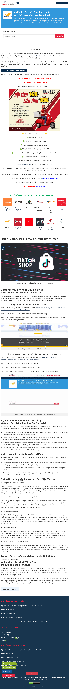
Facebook (7, 671)
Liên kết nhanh (32, 674)
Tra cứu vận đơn (9, 667)
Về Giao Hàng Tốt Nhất (15, 677)
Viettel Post (61, 209)
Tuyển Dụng (61, 677)
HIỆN (16, 589)
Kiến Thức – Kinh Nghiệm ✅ (9, 638)
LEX (60, 228)
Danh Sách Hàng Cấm (44, 677)
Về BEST (5, 677)
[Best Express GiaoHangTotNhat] (8, 3)
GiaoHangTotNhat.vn (40, 687)
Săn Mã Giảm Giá (41, 679)
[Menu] (17, 3)
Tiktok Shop (40, 228)
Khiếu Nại (54, 677)
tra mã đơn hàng (39, 21)
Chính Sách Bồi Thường (30, 677)
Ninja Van (18, 228)
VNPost (36, 18)
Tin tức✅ (3, 640)
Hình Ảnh (3, 635)
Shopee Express (7, 209)
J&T (29, 228)
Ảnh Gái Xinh (4, 632)
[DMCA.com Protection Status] (34, 683)
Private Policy (26, 679)
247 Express (50, 228)
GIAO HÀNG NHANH (24, 164)
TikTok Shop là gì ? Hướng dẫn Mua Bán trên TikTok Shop (34, 283)
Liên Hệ (33, 679)
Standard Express (18, 209)
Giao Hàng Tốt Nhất (48, 357)
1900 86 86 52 (9, 675)
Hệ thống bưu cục (9, 664)
